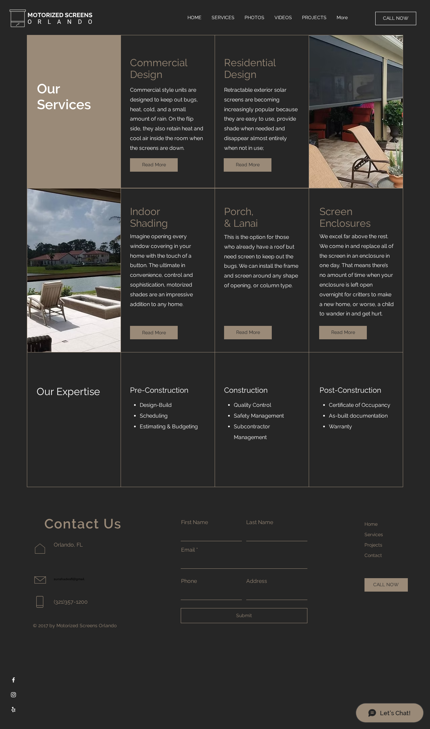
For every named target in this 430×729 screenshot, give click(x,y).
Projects (373, 545)
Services (373, 534)
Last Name (259, 522)
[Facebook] (13, 680)
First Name (194, 522)
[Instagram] (13, 694)
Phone (189, 581)
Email (188, 550)
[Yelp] (13, 709)
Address (256, 581)
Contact (373, 555)
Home (371, 524)
